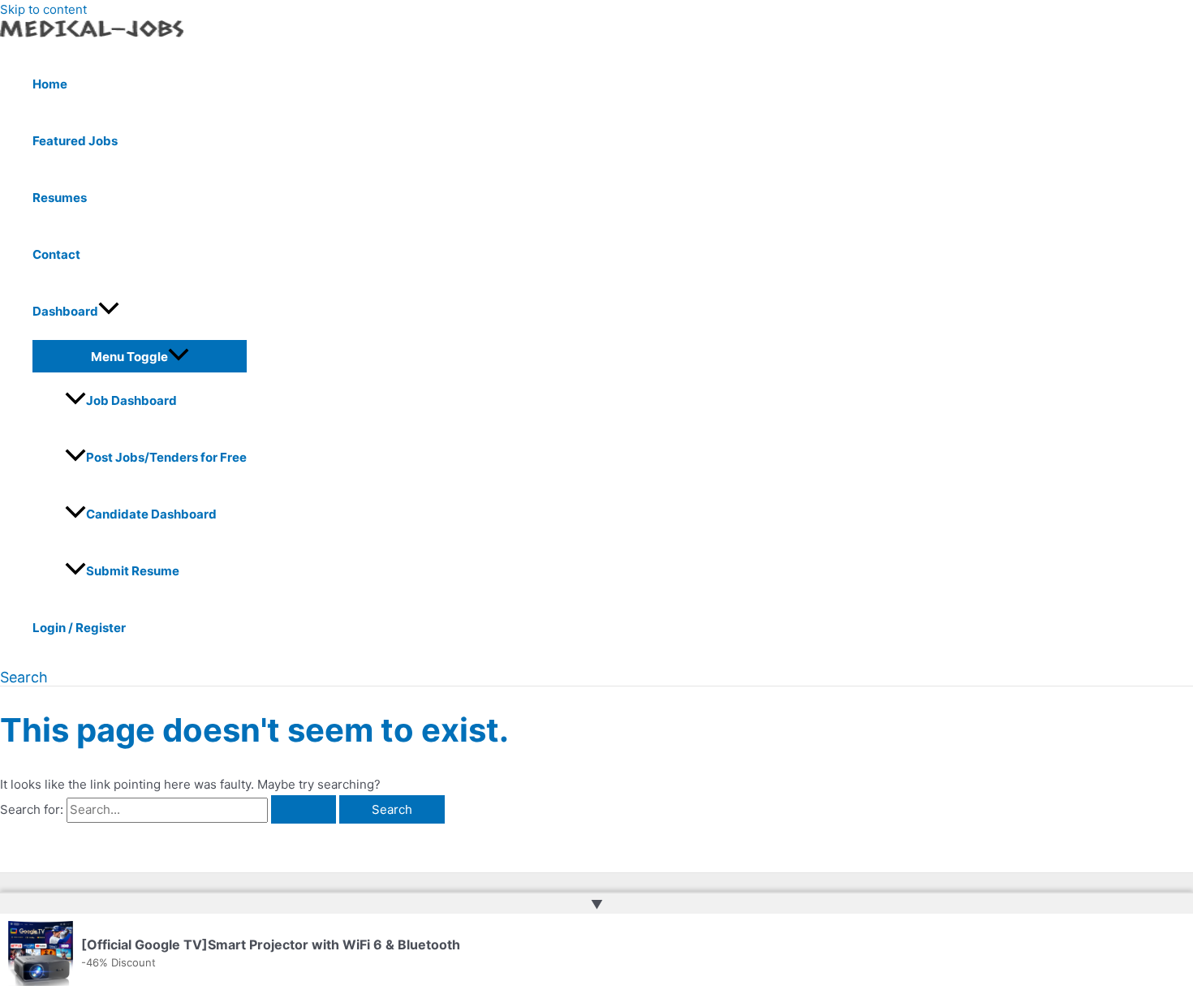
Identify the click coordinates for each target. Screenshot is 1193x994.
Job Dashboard (131, 400)
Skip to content (43, 9)
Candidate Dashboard (151, 514)
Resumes (59, 197)
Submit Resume (132, 571)
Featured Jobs (75, 140)
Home (49, 84)
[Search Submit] (303, 809)
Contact (56, 254)
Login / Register (79, 627)
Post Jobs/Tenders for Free (166, 457)
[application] (108, 311)
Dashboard (65, 311)
